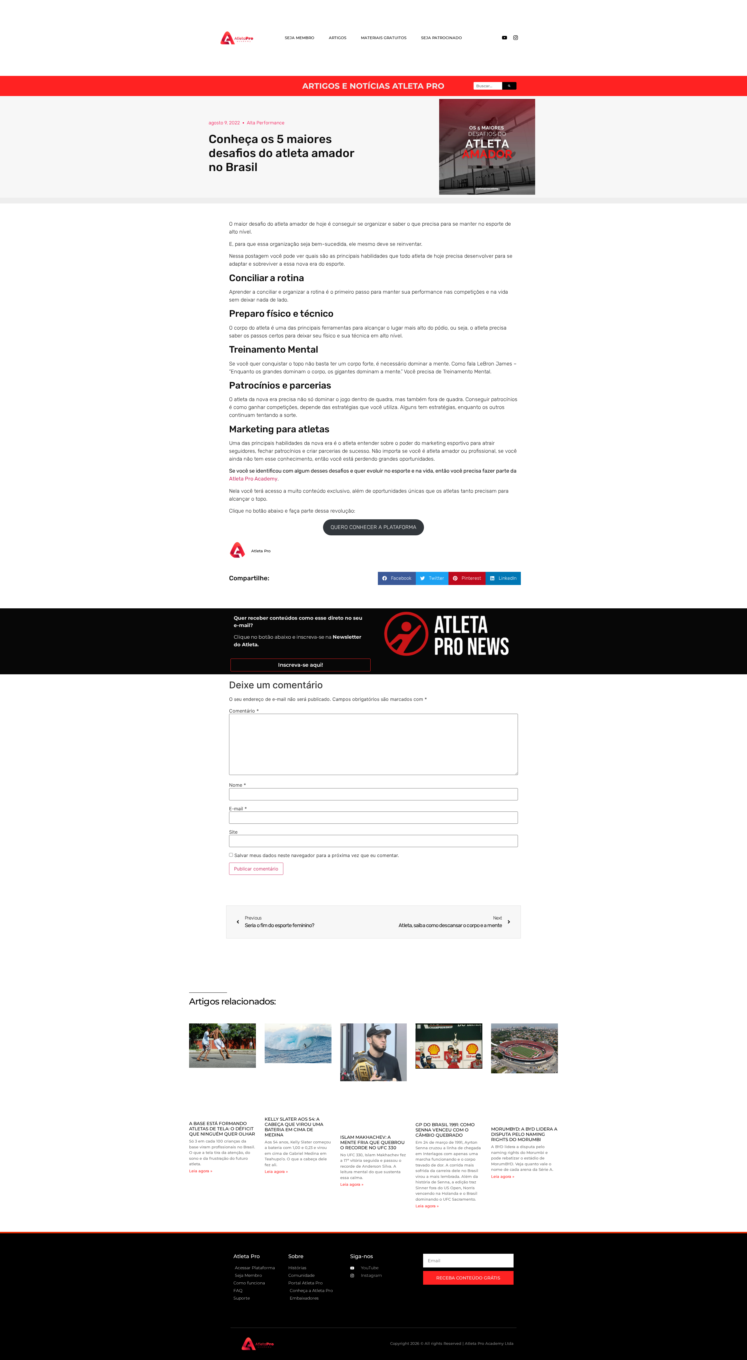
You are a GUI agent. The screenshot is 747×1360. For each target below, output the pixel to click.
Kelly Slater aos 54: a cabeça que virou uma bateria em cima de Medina (294, 1127)
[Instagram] (515, 37)
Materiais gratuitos (383, 37)
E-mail (238, 808)
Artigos (337, 37)
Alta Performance (266, 123)
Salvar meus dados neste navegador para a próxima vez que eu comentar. (316, 855)
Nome (237, 785)
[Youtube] (504, 37)
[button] (397, 578)
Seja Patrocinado (441, 37)
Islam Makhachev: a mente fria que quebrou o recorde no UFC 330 (372, 1142)
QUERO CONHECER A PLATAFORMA (373, 527)
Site (233, 832)
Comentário (244, 710)
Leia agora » (200, 1171)
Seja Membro (299, 37)
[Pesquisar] (509, 86)
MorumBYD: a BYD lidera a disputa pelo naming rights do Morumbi (524, 1134)
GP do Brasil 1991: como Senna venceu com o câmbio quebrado (445, 1130)
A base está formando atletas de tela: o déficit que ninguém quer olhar (222, 1129)
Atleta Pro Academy (253, 479)
